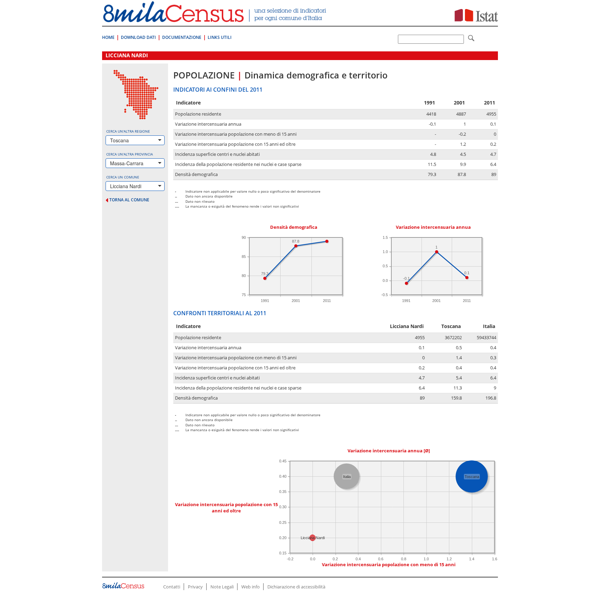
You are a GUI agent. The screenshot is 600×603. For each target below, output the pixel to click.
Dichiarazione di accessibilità (296, 587)
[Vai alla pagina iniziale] (215, 18)
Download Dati (138, 37)
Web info (250, 587)
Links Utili (220, 37)
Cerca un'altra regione (128, 131)
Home (108, 37)
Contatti (171, 587)
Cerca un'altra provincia (129, 154)
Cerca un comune (122, 177)
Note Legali (222, 587)
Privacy (195, 587)
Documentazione (181, 37)
